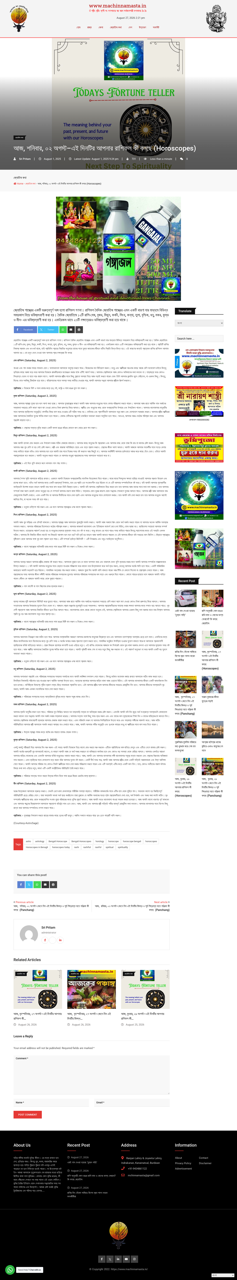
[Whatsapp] (63, 329)
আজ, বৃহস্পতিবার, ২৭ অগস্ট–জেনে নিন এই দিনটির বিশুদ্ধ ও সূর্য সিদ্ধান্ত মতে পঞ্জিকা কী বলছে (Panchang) (185, 705)
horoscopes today (61, 847)
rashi (76, 847)
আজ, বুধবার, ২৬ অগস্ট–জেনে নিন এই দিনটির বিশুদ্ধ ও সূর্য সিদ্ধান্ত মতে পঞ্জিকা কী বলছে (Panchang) (212, 787)
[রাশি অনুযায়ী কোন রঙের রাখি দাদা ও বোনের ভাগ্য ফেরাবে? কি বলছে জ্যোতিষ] (212, 598)
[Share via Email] (71, 329)
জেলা (101, 27)
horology (100, 841)
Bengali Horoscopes (81, 841)
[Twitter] (29, 884)
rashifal (87, 847)
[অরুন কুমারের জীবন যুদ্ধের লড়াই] (212, 684)
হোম (78, 27)
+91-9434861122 (137, 1168)
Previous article (25, 902)
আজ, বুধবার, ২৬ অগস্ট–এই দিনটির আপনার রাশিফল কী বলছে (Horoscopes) (183, 787)
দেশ (130, 27)
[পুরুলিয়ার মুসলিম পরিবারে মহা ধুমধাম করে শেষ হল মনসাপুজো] (186, 729)
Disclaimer (205, 1163)
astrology (39, 841)
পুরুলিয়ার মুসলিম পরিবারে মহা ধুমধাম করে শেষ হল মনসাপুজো (185, 746)
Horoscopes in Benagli (37, 847)
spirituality (123, 847)
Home (19, 183)
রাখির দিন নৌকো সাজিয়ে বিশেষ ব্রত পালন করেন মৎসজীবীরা (185, 656)
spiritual (109, 847)
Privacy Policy (183, 1163)
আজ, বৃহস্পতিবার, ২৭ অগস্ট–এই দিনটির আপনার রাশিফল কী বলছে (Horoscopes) (211, 660)
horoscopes (151, 841)
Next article (161, 902)
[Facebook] (21, 884)
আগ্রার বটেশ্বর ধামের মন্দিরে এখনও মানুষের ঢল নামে (212, 746)
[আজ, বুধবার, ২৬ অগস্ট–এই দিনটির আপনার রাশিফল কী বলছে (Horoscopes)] (186, 766)
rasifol (98, 847)
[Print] (79, 329)
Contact (203, 1157)
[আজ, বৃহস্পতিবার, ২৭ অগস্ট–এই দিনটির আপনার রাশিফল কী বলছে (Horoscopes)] (212, 639)
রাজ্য (89, 27)
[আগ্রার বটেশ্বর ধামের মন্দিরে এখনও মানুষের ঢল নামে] (212, 729)
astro (28, 841)
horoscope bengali (132, 841)
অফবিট (156, 27)
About (178, 1157)
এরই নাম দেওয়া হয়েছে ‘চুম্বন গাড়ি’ (82, 1162)
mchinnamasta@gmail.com (144, 1175)
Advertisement (183, 1168)
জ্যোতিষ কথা (116, 27)
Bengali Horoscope (58, 841)
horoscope (113, 841)
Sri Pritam (48, 927)
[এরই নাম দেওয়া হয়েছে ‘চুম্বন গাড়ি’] (186, 598)
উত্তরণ (142, 27)
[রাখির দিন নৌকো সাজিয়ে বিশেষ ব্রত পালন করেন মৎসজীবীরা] (186, 639)
